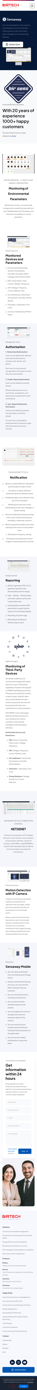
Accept (24, 1386)
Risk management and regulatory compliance (18, 1250)
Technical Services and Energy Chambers (16, 1305)
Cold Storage (7, 1323)
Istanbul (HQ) (7, 1340)
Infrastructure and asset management (15, 1231)
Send (23, 1151)
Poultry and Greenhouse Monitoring (14, 1331)
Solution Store (13, 44)
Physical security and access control (14, 1246)
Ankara (4, 1344)
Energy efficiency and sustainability (14, 1242)
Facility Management (9, 1309)
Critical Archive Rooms (10, 1327)
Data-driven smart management (13, 1254)
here (14, 136)
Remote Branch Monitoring (11, 1313)
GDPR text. (12, 1151)
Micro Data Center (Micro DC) (12, 1301)
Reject (13, 1386)
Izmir (4, 1352)
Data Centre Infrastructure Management (16, 1297)
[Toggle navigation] (32, 5)
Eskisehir (5, 1348)
